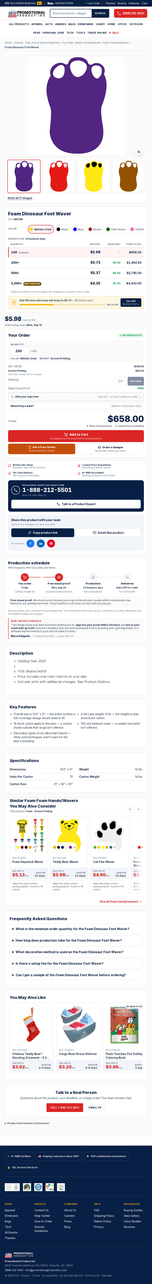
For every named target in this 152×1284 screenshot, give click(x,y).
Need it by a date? (76, 405)
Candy (100, 24)
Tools (80, 32)
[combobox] (71, 13)
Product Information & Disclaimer (28, 1123)
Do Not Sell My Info (71, 1275)
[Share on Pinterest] (51, 543)
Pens (36, 32)
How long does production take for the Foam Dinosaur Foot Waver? (69, 940)
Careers (69, 1215)
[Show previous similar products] (130, 809)
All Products (19, 24)
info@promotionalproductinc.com (46, 1270)
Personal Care (53, 32)
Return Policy (102, 1221)
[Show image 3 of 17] (93, 176)
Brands (122, 3)
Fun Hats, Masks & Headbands (82, 42)
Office (122, 24)
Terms (36, 1275)
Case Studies (132, 1221)
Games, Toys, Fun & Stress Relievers (37, 42)
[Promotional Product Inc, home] (26, 13)
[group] (76, 856)
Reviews (129, 1227)
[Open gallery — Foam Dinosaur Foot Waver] (76, 106)
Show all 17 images (20, 197)
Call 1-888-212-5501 (64, 1107)
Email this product (111, 532)
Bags (71, 24)
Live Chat (94, 3)
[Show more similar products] (138, 809)
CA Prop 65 (92, 1275)
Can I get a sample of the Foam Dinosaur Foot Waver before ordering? (71, 975)
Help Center (42, 1215)
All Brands (11, 1232)
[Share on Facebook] (30, 543)
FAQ (96, 1210)
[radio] (41, 229)
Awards (60, 24)
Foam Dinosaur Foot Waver (22, 47)
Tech (70, 32)
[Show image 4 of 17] (128, 176)
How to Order (43, 1221)
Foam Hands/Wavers (116, 42)
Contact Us (41, 1210)
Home (111, 24)
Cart (144, 3)
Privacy (99, 1227)
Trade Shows (96, 32)
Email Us (95, 1107)
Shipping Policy (104, 1215)
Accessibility (50, 1275)
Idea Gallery (132, 1215)
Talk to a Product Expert (79, 504)
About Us (70, 1210)
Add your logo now (76, 396)
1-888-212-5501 (47, 490)
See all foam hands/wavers (119, 901)
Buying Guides (133, 1210)
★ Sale (114, 32)
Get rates (136, 381)
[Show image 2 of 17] (58, 176)
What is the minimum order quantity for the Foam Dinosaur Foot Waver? (72, 929)
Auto (49, 24)
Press (68, 1221)
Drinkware (85, 24)
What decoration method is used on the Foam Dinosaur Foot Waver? (70, 952)
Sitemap (107, 1275)
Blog (67, 1227)
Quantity (17, 344)
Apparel (37, 24)
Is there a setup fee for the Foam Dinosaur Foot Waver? (60, 963)
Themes (110, 3)
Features (134, 3)
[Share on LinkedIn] (41, 543)
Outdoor (136, 24)
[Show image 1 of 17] (24, 176)
